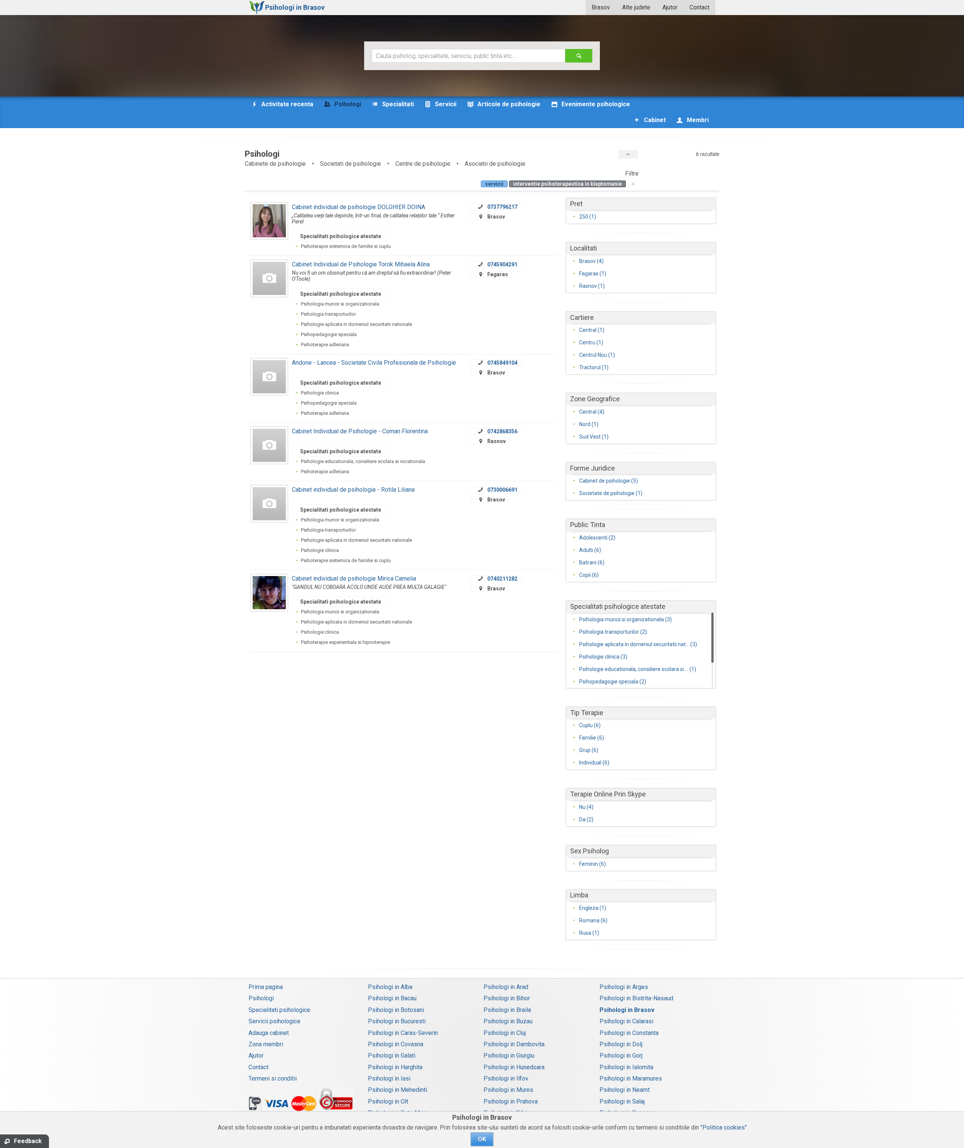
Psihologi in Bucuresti (397, 1021)
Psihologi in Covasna (395, 1044)
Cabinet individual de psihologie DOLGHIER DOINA (358, 207)
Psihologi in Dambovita (514, 1044)
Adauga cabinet (269, 1032)
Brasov (601, 7)
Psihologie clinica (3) (603, 657)
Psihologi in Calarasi (626, 1021)
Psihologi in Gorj (620, 1055)
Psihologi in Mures (508, 1089)
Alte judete (636, 7)
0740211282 (502, 579)
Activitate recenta (286, 104)
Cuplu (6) (590, 725)
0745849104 (502, 363)
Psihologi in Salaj (622, 1101)
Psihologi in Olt (388, 1101)
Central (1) (591, 330)
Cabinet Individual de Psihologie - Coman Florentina (360, 431)
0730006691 (502, 490)
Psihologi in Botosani (396, 1009)
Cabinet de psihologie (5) (608, 481)
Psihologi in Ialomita (626, 1067)
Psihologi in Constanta (629, 1032)
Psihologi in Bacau (392, 998)
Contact (699, 7)
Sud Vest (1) (594, 437)
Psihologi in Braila (507, 1009)
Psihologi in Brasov (626, 1009)
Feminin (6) (592, 864)
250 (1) (587, 217)
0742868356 (502, 431)
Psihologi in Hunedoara (514, 1067)
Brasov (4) (591, 261)
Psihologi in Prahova (511, 1101)
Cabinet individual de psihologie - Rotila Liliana (353, 489)
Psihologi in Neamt (624, 1089)
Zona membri (266, 1044)
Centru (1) (591, 342)
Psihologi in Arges (623, 987)
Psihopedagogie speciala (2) (612, 682)
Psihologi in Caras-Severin (403, 1032)
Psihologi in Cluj (505, 1032)
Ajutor (669, 7)
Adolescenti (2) (597, 538)
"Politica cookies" (723, 1127)
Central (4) (591, 412)
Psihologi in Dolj (620, 1044)
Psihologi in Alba (390, 987)
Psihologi (261, 998)
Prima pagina (266, 987)
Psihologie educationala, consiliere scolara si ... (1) (637, 669)
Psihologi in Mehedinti (397, 1089)
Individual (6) (594, 763)
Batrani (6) (591, 562)
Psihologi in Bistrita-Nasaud (636, 998)
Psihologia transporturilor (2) (613, 632)
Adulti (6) (590, 550)
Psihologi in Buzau (508, 1021)
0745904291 (502, 264)
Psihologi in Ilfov (506, 1078)
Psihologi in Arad (506, 987)
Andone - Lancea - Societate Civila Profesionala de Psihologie (374, 362)
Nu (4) (586, 807)
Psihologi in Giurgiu (509, 1055)
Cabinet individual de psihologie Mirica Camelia (354, 578)
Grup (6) (588, 750)
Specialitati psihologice (279, 1009)
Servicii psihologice (274, 1021)
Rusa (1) (589, 933)
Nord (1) (588, 424)
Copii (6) (589, 575)
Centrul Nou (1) (597, 355)
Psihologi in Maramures (630, 1078)
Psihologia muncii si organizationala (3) (625, 619)
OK (482, 1139)
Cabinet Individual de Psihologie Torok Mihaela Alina (361, 264)
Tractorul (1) (594, 367)
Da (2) (586, 819)
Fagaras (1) (592, 274)
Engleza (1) (592, 908)
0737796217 (502, 207)
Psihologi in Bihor (507, 998)
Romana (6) (593, 920)
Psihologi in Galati (391, 1055)
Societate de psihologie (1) (610, 493)
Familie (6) (591, 738)
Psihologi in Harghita (395, 1067)
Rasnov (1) (592, 286)
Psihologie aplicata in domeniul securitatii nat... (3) (638, 644)
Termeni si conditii (273, 1078)
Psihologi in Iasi (389, 1078)
